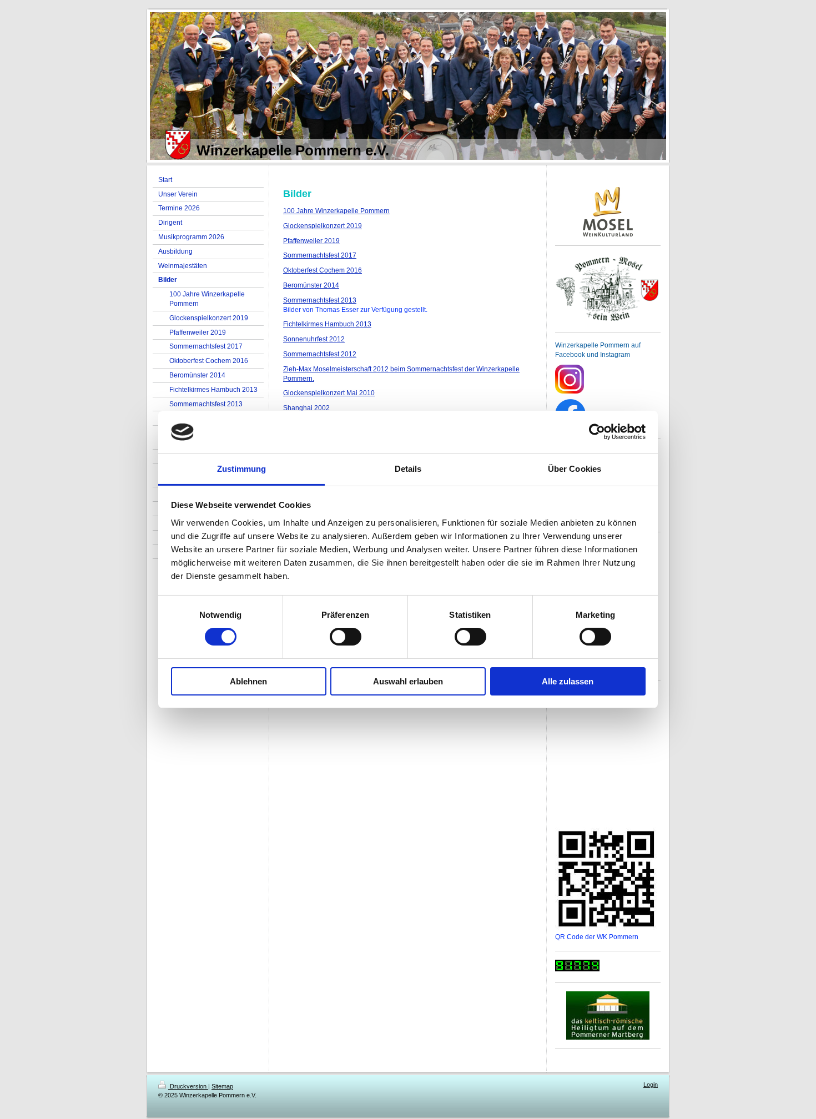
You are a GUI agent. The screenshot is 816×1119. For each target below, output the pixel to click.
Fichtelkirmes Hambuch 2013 (327, 324)
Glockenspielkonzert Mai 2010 (329, 393)
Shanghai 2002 (306, 408)
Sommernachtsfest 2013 (319, 300)
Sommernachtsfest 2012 (319, 354)
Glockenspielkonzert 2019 (322, 226)
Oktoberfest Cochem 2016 (322, 270)
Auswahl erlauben (408, 681)
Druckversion (188, 1086)
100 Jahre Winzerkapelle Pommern (336, 211)
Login (650, 1084)
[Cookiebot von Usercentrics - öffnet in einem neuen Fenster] (597, 432)
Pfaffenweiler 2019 (311, 241)
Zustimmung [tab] (241, 468)
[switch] (345, 637)
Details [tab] (408, 468)
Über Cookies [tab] (574, 468)
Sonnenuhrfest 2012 (314, 339)
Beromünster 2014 (311, 285)
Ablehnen (248, 681)
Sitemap (222, 1086)
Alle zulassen (567, 681)
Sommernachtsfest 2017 (319, 255)
